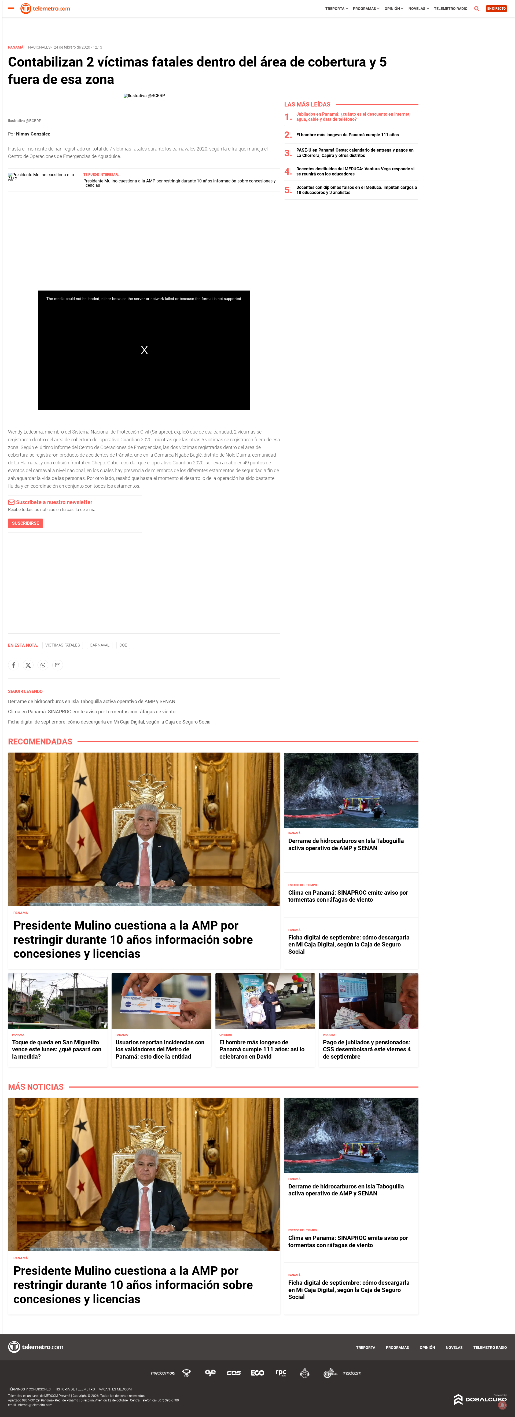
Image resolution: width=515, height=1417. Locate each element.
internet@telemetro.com (34, 1405)
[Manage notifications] (502, 1405)
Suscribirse (25, 523)
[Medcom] (352, 1377)
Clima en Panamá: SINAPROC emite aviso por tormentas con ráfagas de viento (91, 711)
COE (123, 645)
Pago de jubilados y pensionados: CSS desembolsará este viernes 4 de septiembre (367, 1049)
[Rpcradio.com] (281, 1377)
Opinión (392, 8)
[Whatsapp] (43, 665)
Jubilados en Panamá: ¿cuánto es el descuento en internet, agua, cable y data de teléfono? (353, 117)
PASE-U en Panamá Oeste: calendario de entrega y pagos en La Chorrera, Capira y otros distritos (355, 153)
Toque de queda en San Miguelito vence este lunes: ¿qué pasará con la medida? (56, 1049)
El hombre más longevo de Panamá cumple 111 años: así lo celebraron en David (261, 1049)
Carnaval (99, 645)
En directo (496, 8)
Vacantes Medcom (115, 1389)
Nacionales (39, 47)
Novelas (417, 8)
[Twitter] (28, 665)
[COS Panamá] (234, 1377)
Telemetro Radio (451, 8)
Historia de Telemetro (75, 1389)
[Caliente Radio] (305, 1377)
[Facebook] (13, 665)
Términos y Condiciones (29, 1389)
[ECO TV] (257, 1377)
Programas (364, 8)
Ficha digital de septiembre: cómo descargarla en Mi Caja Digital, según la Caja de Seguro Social (110, 722)
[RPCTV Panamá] (186, 1377)
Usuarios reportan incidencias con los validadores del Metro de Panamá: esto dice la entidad (160, 1049)
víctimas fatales (62, 645)
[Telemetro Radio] (328, 1377)
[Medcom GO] (163, 1377)
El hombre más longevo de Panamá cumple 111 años (347, 134)
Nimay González (33, 134)
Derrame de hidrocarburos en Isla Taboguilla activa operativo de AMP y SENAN (91, 701)
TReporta (334, 8)
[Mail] (57, 665)
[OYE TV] (210, 1377)
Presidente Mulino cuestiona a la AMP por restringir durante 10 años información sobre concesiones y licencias (179, 183)
